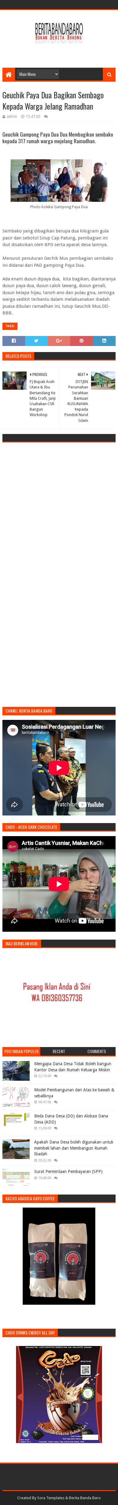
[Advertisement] (60, 52)
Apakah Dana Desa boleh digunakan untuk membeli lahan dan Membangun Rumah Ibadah (73, 1148)
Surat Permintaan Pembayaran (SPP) (68, 1171)
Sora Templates (50, 1498)
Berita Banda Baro (85, 1498)
